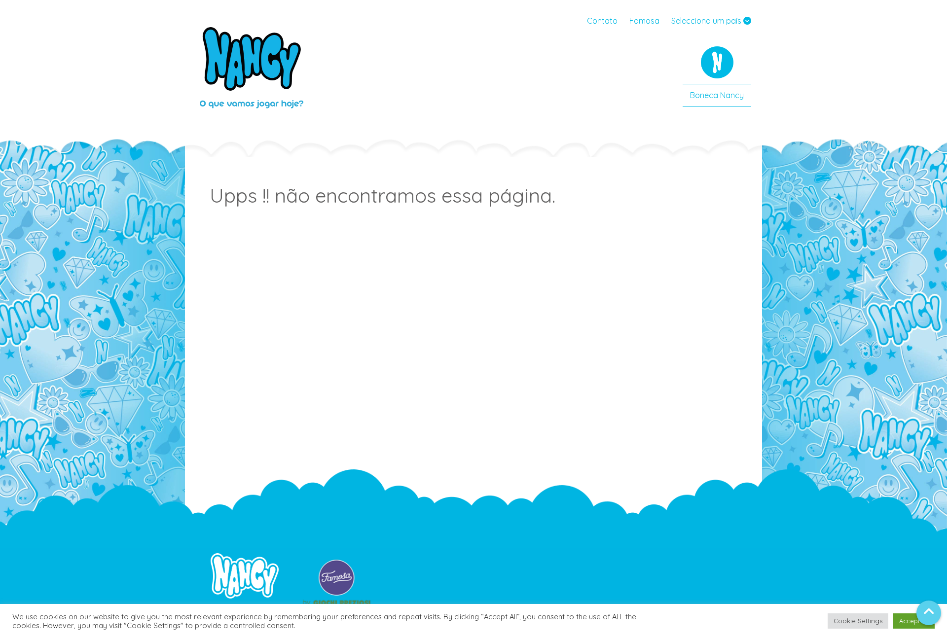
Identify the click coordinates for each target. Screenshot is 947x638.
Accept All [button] (914, 621)
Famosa (644, 21)
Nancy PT (251, 66)
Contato (602, 21)
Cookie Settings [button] (858, 621)
